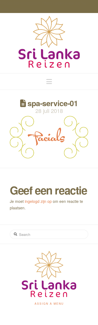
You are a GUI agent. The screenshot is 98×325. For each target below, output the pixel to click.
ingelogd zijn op (38, 201)
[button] (49, 81)
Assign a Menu (49, 304)
